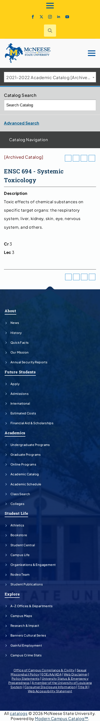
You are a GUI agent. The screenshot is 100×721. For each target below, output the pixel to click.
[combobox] (50, 77)
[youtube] (67, 17)
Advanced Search (21, 123)
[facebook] (33, 17)
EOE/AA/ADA (51, 674)
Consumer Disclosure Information (50, 687)
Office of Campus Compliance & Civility (43, 670)
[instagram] (50, 17)
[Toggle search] (50, 30)
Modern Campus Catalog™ (61, 718)
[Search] (91, 105)
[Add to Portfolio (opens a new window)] (68, 158)
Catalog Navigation (28, 139)
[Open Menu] (50, 5)
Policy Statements (26, 678)
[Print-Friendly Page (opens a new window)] (84, 158)
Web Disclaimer (76, 674)
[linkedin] (58, 17)
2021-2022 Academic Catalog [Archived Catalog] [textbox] (51, 77)
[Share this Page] (76, 158)
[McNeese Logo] (28, 53)
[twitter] (41, 17)
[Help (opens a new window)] (92, 158)
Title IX (83, 687)
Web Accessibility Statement (50, 691)
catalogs (18, 713)
